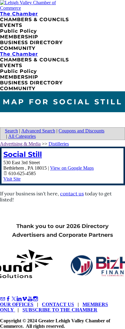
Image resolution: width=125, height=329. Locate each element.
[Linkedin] (19, 298)
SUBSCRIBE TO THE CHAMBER (59, 309)
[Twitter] (13, 298)
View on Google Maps (72, 168)
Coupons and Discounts (81, 130)
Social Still (22, 154)
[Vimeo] (24, 298)
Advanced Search (38, 130)
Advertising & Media (20, 143)
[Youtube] (30, 298)
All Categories (22, 136)
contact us (72, 194)
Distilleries (59, 143)
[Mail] (2, 298)
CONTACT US (58, 304)
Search (11, 130)
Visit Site (12, 178)
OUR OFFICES (16, 304)
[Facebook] (8, 298)
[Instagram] (35, 298)
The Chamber (19, 14)
